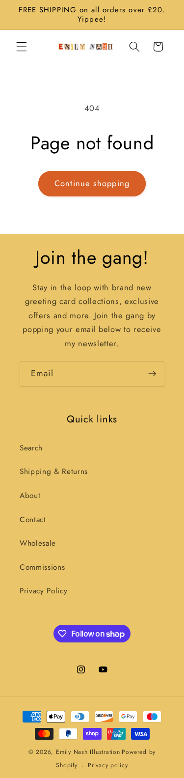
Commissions (42, 567)
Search (31, 448)
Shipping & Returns (54, 471)
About (30, 495)
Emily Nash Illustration (88, 752)
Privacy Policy (43, 590)
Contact (33, 519)
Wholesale (38, 543)
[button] (21, 46)
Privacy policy (108, 765)
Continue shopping (92, 183)
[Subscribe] (152, 374)
